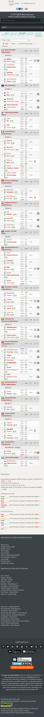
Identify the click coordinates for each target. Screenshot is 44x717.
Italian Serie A (5, 545)
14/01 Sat (5, 34)
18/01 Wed (38, 34)
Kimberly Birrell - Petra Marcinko (10, 625)
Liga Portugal (5, 559)
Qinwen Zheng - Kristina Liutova (10, 619)
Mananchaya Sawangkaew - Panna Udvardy (14, 613)
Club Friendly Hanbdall (11, 457)
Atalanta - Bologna (6, 578)
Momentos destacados (25, 43)
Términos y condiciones (31, 708)
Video (13, 43)
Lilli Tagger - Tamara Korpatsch (10, 586)
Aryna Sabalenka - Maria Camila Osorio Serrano (15, 621)
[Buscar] (41, 20)
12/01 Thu (30, 33)
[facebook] (3, 647)
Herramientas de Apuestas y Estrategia (12, 708)
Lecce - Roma (5, 576)
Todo (6, 43)
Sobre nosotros (18, 710)
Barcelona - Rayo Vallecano (9, 584)
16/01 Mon (21, 34)
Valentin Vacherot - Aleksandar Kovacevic (13, 615)
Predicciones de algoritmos (9, 479)
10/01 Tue (14, 33)
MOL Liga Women (10, 85)
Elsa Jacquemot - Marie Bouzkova (11, 609)
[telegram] (31, 647)
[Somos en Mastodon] (22, 9)
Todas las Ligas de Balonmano (24, 712)
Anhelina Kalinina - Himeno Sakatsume (12, 590)
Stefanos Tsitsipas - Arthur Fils (9, 588)
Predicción (5, 46)
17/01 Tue (29, 34)
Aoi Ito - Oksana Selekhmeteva (10, 623)
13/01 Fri (38, 33)
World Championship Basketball (10, 555)
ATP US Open (5, 551)
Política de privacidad (7, 710)
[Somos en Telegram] (17, 9)
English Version (10, 712)
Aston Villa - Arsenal (6, 580)
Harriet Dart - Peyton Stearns (9, 611)
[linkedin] (13, 647)
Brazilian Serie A (5, 561)
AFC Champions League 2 (8, 557)
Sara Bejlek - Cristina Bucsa (9, 617)
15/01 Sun (13, 34)
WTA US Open (5, 553)
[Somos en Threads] (19, 9)
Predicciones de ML (6, 487)
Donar (2, 712)
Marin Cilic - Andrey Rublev (9, 594)
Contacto (26, 710)
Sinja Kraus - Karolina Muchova (10, 607)
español (16, 3)
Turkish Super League (7, 563)
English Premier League (8, 547)
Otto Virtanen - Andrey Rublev (9, 592)
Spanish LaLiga (5, 549)
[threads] (36, 647)
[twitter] (8, 647)
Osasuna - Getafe (6, 582)
